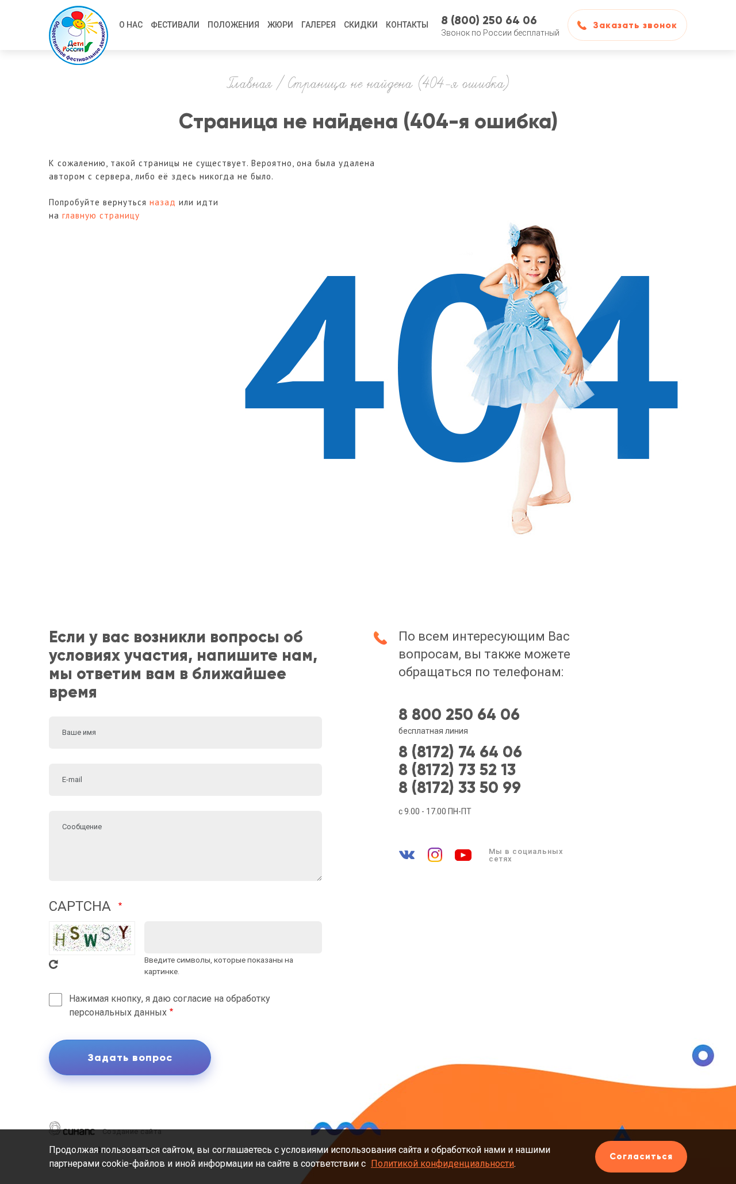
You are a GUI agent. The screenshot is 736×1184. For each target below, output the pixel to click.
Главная (249, 84)
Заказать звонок (635, 25)
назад (163, 202)
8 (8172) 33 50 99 (459, 788)
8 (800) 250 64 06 (489, 20)
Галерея (318, 24)
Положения (233, 24)
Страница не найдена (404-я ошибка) (398, 84)
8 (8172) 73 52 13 (457, 770)
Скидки (361, 24)
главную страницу (101, 215)
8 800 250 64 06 (459, 715)
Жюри (280, 24)
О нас (131, 24)
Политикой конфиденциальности (442, 1163)
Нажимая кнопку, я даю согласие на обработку (169, 1005)
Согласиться (641, 1156)
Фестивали (175, 24)
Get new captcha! (53, 964)
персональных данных (118, 1012)
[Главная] (79, 25)
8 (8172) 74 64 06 (460, 752)
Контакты (407, 24)
